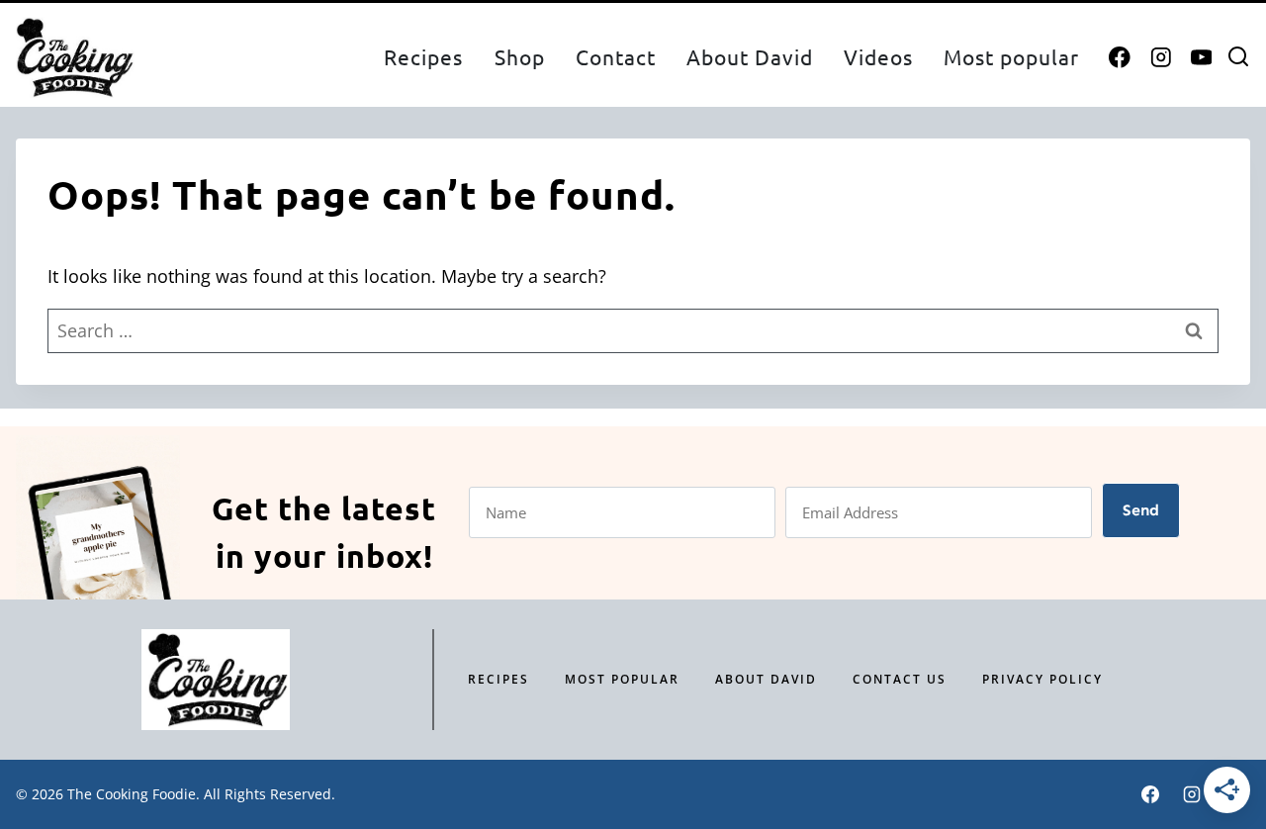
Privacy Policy (1042, 679)
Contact (616, 56)
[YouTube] (1201, 58)
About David (749, 56)
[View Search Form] (1238, 57)
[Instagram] (1160, 58)
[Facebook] (1120, 58)
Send (1141, 510)
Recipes (423, 56)
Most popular (1011, 56)
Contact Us (900, 679)
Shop (520, 56)
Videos (878, 56)
